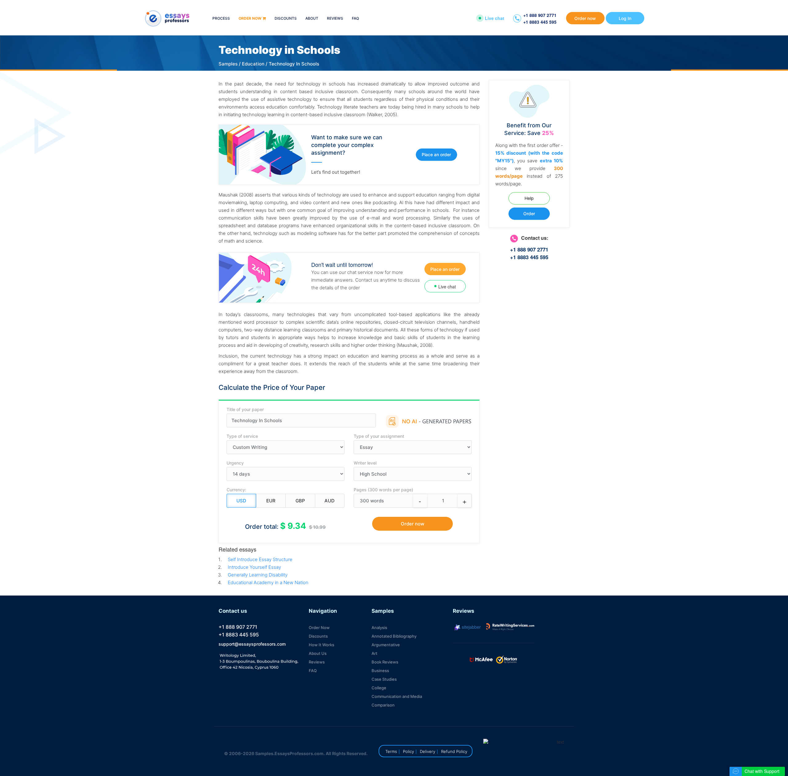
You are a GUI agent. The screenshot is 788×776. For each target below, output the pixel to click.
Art (374, 653)
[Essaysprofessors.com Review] (510, 627)
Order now (250, 19)
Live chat (494, 18)
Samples (228, 64)
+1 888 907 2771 (540, 15)
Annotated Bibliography (394, 636)
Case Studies (384, 679)
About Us (318, 653)
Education (253, 64)
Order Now (319, 627)
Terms (391, 751)
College (379, 687)
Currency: (236, 489)
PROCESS (221, 19)
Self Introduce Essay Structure (260, 559)
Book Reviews (385, 661)
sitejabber (470, 627)
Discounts (286, 19)
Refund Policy (454, 751)
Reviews (335, 19)
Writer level (365, 462)
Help (529, 198)
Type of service (242, 436)
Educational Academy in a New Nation (268, 582)
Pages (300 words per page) (383, 489)
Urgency (235, 462)
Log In (625, 18)
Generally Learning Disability (257, 575)
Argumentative (386, 644)
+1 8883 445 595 (540, 22)
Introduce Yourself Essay (254, 567)
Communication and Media (397, 696)
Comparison (383, 705)
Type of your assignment (379, 436)
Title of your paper (245, 409)
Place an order (436, 154)
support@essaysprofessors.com (252, 644)
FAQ (355, 19)
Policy (408, 751)
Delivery (427, 751)
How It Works (321, 644)
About (311, 19)
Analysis (379, 627)
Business (380, 670)
